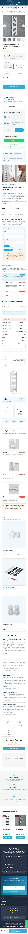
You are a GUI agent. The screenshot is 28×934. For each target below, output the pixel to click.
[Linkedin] (21, 856)
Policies (3, 904)
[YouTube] (19, 856)
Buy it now (14, 92)
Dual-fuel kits (18, 761)
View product (21, 554)
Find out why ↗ (18, 508)
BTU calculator (7, 758)
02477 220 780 (15, 4)
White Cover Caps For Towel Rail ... (18, 116)
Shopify (21, 924)
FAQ (5, 764)
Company (3, 901)
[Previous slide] (21, 811)
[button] (4, 25)
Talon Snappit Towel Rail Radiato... (18, 122)
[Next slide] (24, 811)
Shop (2, 898)
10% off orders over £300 (15, 1)
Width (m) (5, 234)
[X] (11, 856)
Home (3, 11)
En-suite (12, 246)
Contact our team (19, 764)
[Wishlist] (21, 7)
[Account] (18, 7)
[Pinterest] (16, 856)
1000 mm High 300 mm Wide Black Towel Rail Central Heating (7, 830)
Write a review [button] (14, 748)
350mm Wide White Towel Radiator (13, 11)
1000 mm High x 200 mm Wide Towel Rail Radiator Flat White (20, 830)
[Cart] (25, 7)
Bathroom (7, 246)
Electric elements (8, 761)
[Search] (15, 7)
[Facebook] (6, 856)
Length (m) (6, 228)
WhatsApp (14, 140)
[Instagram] (9, 856)
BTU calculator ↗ (14, 426)
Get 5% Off (14, 891)
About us (8, 871)
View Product (8, 837)
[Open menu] (2, 7)
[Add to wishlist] (23, 45)
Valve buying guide (19, 758)
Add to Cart (19, 130)
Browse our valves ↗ (12, 511)
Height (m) (6, 239)
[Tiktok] (14, 856)
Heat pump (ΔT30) (17, 249)
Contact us (19, 871)
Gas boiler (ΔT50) (8, 249)
